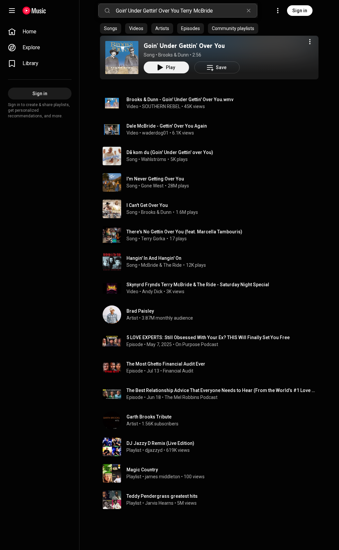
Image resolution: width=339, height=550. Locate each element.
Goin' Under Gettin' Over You (184, 46)
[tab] (110, 28)
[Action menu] (310, 42)
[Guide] (12, 11)
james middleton (162, 476)
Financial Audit (178, 370)
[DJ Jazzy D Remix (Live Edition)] (212, 447)
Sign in (299, 10)
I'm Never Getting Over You (155, 178)
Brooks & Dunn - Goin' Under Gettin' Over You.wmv (179, 99)
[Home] (34, 11)
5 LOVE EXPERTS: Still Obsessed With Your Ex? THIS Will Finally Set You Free (208, 337)
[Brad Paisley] (212, 314)
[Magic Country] (212, 473)
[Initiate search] (107, 10)
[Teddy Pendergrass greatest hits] (212, 500)
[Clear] (248, 10)
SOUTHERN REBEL (161, 106)
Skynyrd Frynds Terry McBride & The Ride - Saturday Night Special (197, 284)
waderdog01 (155, 133)
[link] (40, 32)
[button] (122, 57)
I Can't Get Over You (147, 205)
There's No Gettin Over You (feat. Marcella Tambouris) (184, 231)
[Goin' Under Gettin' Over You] (121, 57)
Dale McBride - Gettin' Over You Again (166, 126)
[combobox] (186, 10)
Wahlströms (153, 159)
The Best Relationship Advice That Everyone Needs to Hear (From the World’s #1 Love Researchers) (221, 390)
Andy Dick (152, 291)
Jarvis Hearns (159, 503)
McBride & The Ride (161, 265)
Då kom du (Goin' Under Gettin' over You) (169, 152)
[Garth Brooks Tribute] (212, 420)
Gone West (152, 185)
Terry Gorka (153, 238)
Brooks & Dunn (173, 55)
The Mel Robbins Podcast (191, 397)
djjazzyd (154, 450)
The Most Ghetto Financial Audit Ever (165, 364)
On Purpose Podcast (196, 344)
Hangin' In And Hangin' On (153, 258)
